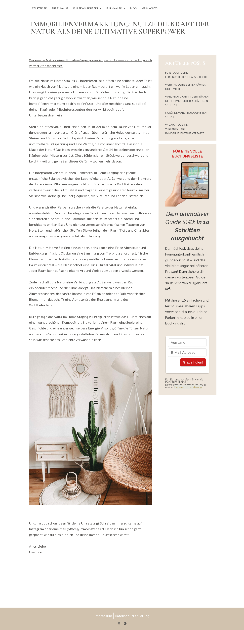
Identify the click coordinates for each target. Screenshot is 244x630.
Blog (133, 8)
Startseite (39, 8)
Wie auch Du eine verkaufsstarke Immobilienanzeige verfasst (184, 129)
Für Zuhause (60, 8)
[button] (7, 622)
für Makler (114, 8)
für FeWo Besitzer (85, 8)
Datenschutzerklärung (188, 387)
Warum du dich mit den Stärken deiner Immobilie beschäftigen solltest (186, 101)
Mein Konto (150, 8)
